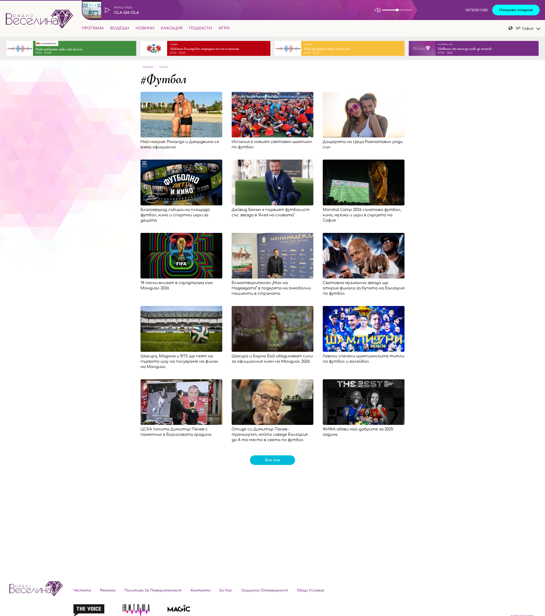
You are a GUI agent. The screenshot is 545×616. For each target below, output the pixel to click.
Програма (93, 28)
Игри (223, 28)
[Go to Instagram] (484, 28)
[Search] (236, 28)
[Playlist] (441, 10)
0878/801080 (476, 9)
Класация (172, 28)
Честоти (82, 590)
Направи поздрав (516, 10)
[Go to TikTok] (494, 28)
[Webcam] (424, 10)
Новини (145, 28)
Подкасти (200, 28)
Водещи (119, 28)
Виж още (272, 460)
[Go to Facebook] (473, 28)
